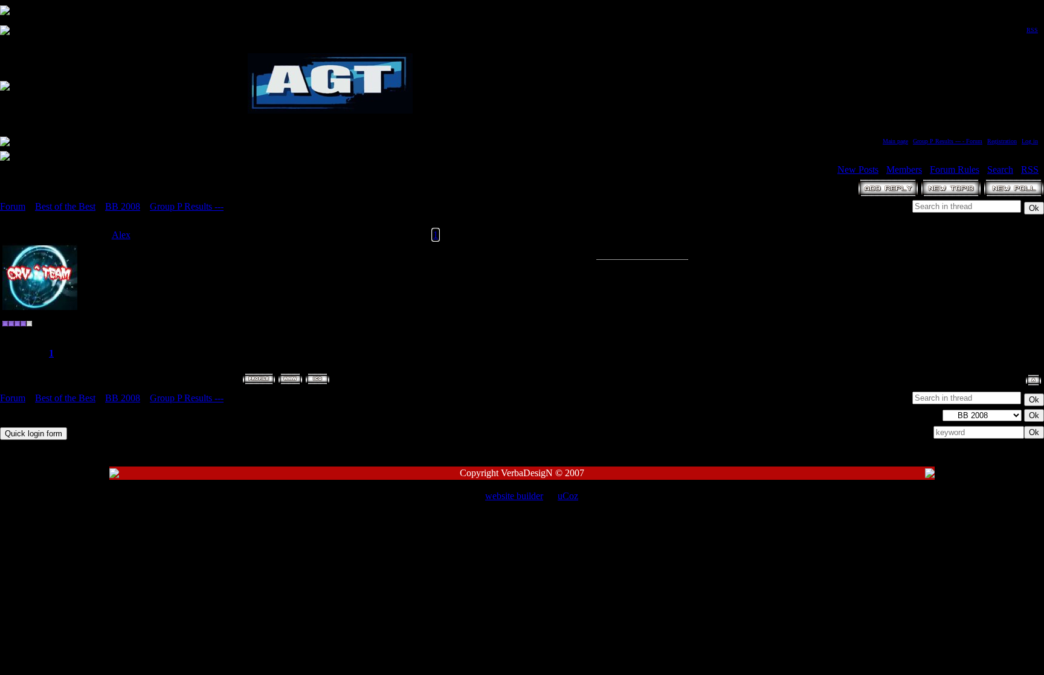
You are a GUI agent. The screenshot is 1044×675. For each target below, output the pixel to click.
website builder (514, 496)
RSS (1032, 30)
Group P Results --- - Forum (947, 141)
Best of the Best (65, 206)
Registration (1002, 141)
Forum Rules (954, 169)
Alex (121, 235)
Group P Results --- (187, 206)
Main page (895, 141)
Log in (1030, 141)
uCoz (568, 496)
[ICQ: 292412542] (317, 379)
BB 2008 (122, 206)
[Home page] (290, 379)
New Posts (857, 169)
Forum (12, 206)
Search (1000, 169)
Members (904, 169)
